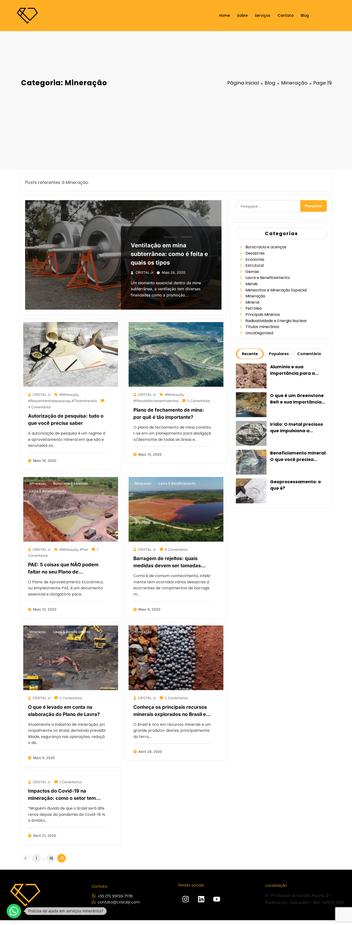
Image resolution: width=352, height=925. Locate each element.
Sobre (242, 15)
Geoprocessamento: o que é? (295, 485)
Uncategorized (259, 333)
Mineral (252, 302)
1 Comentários (70, 782)
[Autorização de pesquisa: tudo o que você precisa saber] (70, 354)
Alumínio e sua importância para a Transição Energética (294, 370)
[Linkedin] (201, 899)
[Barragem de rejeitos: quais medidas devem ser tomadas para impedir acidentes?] (176, 509)
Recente (250, 354)
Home (224, 15)
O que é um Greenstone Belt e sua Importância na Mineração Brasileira (297, 398)
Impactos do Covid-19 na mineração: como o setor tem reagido (62, 795)
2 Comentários (198, 401)
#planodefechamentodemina (155, 401)
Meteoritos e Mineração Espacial (276, 290)
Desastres (255, 253)
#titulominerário (84, 401)
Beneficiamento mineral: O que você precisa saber (298, 456)
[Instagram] (185, 899)
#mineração (68, 394)
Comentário (308, 354)
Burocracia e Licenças (70, 328)
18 (51, 858)
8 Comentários (176, 549)
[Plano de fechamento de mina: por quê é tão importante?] (176, 354)
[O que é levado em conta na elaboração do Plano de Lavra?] (70, 657)
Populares (279, 354)
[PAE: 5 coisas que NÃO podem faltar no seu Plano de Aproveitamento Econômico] (70, 509)
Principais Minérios (173, 632)
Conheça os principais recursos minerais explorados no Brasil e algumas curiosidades (170, 711)
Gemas (252, 271)
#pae (84, 549)
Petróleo (253, 308)
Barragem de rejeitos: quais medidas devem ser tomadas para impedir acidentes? (167, 562)
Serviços (262, 15)
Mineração (171, 237)
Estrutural (254, 265)
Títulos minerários (262, 326)
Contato (286, 15)
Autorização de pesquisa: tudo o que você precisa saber (65, 419)
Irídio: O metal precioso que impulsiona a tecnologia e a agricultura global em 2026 (296, 427)
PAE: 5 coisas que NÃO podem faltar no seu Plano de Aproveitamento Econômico (63, 568)
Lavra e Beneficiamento (147, 237)
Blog (305, 15)
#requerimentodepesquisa (49, 401)
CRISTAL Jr (144, 272)
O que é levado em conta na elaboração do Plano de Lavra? (64, 710)
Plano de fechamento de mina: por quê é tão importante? (168, 413)
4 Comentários (39, 407)
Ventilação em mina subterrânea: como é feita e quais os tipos (169, 254)
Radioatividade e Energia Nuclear (276, 320)
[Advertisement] (176, 128)
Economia (254, 259)
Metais (251, 284)
